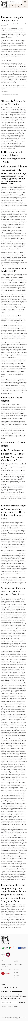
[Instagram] (5, 987)
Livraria (16, 967)
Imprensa (16, 972)
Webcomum (19, 1019)
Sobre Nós (16, 978)
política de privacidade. (12, 1006)
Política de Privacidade (6, 967)
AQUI (13, 497)
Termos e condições (6, 970)
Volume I (11, 472)
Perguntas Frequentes (6, 964)
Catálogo (7, 492)
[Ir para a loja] (12, 6)
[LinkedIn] (11, 987)
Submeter (21, 1002)
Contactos (16, 975)
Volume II (16, 472)
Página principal (18, 964)
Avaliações (16, 970)
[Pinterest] (14, 987)
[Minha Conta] (25, 6)
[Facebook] (2, 987)
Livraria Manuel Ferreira (16, 470)
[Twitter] (8, 987)
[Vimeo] (17, 987)
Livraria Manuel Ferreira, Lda (8, 904)
